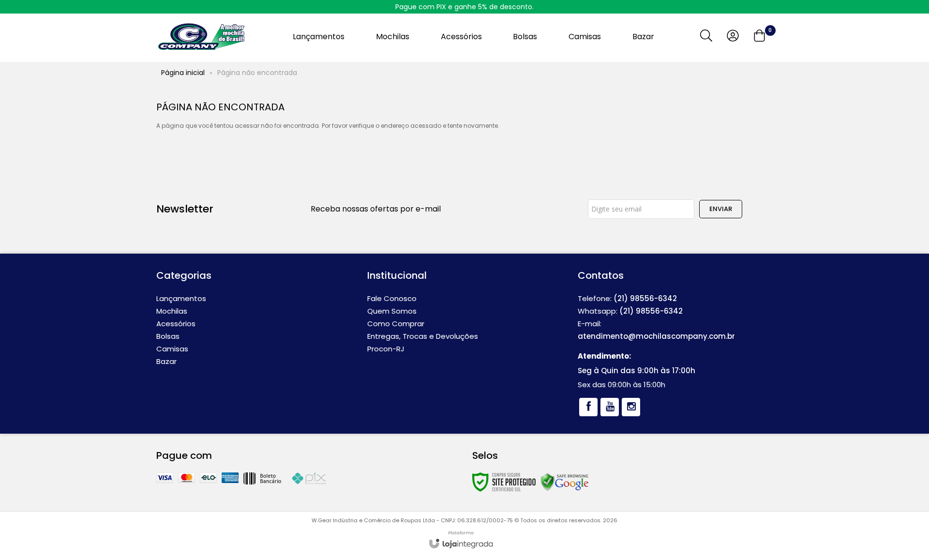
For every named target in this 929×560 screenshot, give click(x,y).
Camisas (172, 349)
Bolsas (168, 336)
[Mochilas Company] (201, 36)
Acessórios (175, 323)
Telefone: (627, 298)
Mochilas (171, 311)
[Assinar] (720, 209)
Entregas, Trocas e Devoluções (422, 336)
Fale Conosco (392, 298)
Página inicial (183, 72)
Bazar (166, 361)
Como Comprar (395, 323)
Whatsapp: (630, 311)
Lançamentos (181, 298)
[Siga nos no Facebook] (588, 407)
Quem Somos (392, 311)
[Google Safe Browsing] (564, 481)
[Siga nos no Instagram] (631, 407)
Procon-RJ (386, 349)
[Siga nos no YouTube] (609, 407)
